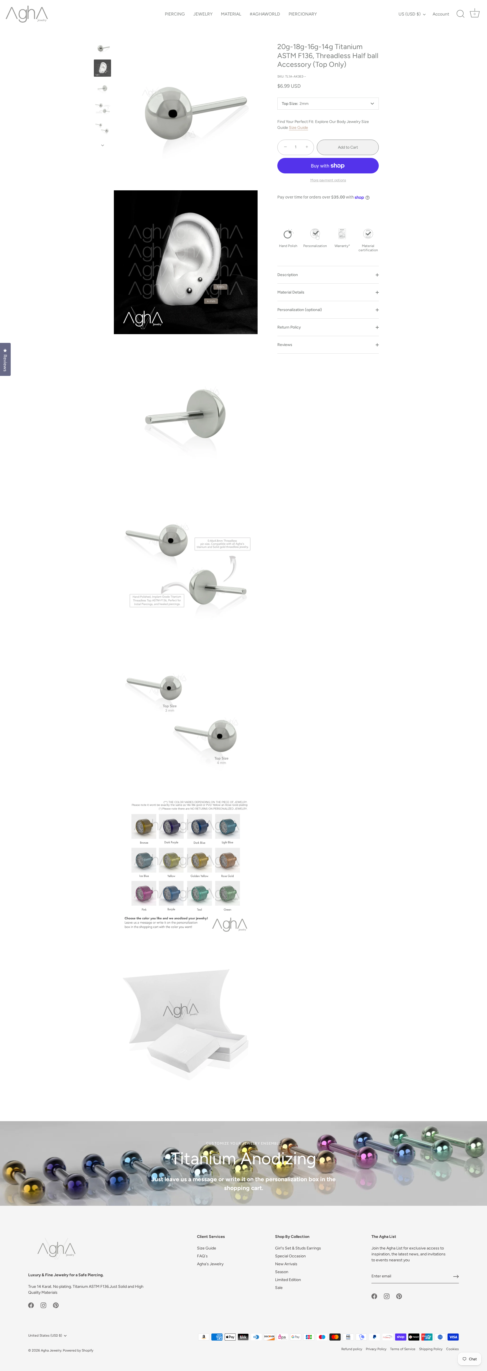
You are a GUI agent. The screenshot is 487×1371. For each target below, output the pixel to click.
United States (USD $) (45, 1335)
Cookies (452, 1349)
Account (441, 14)
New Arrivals (286, 1264)
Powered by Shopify (78, 1350)
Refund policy (351, 1349)
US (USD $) (409, 14)
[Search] (460, 14)
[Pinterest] (56, 1305)
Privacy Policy (376, 1349)
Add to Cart (348, 147)
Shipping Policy (430, 1349)
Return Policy (289, 327)
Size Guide (298, 127)
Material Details (290, 292)
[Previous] (102, 34)
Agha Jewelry (51, 1350)
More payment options (328, 180)
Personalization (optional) (299, 309)
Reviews (284, 344)
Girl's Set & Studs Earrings (298, 1248)
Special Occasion (290, 1256)
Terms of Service (402, 1349)
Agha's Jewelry (210, 1264)
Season (281, 1271)
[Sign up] (456, 1276)
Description (287, 274)
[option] (102, 49)
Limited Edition (288, 1279)
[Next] (102, 145)
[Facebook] (31, 1305)
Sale (279, 1287)
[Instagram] (43, 1305)
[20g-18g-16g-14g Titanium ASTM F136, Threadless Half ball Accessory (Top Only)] (102, 48)
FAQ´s (202, 1256)
